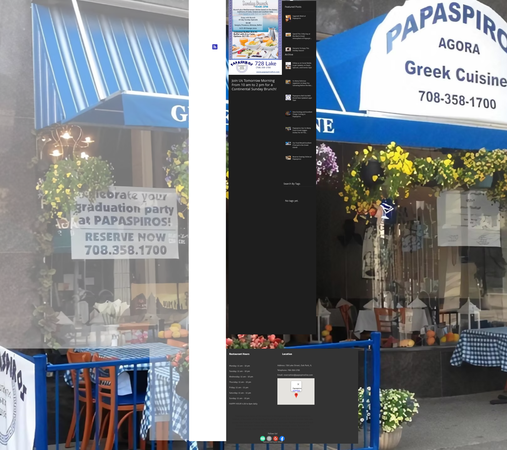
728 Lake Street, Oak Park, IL (299, 365)
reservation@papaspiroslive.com (298, 375)
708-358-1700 (294, 370)
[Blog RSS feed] (214, 47)
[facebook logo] (282, 438)
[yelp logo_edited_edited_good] (275, 438)
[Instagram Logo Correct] (269, 438)
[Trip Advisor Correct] (262, 438)
